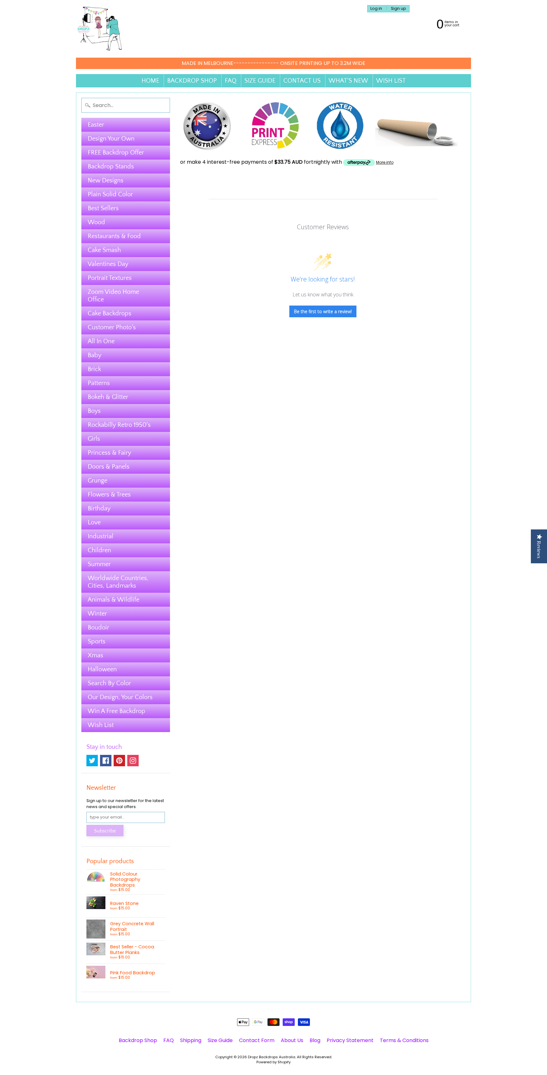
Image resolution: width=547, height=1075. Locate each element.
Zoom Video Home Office (113, 295)
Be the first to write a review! (323, 311)
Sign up (398, 9)
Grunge (97, 480)
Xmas (95, 655)
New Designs (105, 180)
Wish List (101, 725)
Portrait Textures (110, 278)
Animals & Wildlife (113, 599)
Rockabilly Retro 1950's (119, 424)
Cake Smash (104, 250)
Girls (94, 438)
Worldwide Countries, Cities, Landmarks (118, 582)
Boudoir (98, 627)
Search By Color (109, 683)
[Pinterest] (119, 760)
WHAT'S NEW (348, 80)
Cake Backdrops (109, 313)
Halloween (102, 669)
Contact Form (256, 1040)
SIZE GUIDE (259, 80)
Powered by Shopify (273, 1062)
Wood (96, 222)
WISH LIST (391, 80)
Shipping (190, 1040)
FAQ (230, 80)
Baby (94, 355)
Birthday (99, 508)
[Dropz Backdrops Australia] (99, 29)
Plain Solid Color (110, 194)
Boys (94, 411)
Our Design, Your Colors (120, 697)
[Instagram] (133, 760)
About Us (292, 1040)
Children (99, 550)
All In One (101, 341)
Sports (96, 641)
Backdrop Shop (138, 1040)
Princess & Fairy (109, 452)
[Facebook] (105, 760)
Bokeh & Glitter (108, 397)
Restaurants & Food (114, 236)
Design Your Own (111, 138)
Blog (315, 1040)
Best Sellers (103, 208)
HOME (150, 80)
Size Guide (220, 1040)
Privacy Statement (350, 1040)
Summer (99, 564)
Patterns (99, 383)
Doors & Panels (108, 466)
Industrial (100, 536)
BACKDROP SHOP (192, 80)
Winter (97, 613)
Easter (96, 124)
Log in (376, 9)
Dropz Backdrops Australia (271, 1056)
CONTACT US (302, 80)
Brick (94, 369)
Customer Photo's (112, 327)
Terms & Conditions (404, 1040)
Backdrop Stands (111, 166)
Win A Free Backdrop (116, 711)
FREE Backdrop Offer (116, 152)
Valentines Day (108, 264)
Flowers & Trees (109, 494)
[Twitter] (92, 760)
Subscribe (105, 831)
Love (94, 522)
